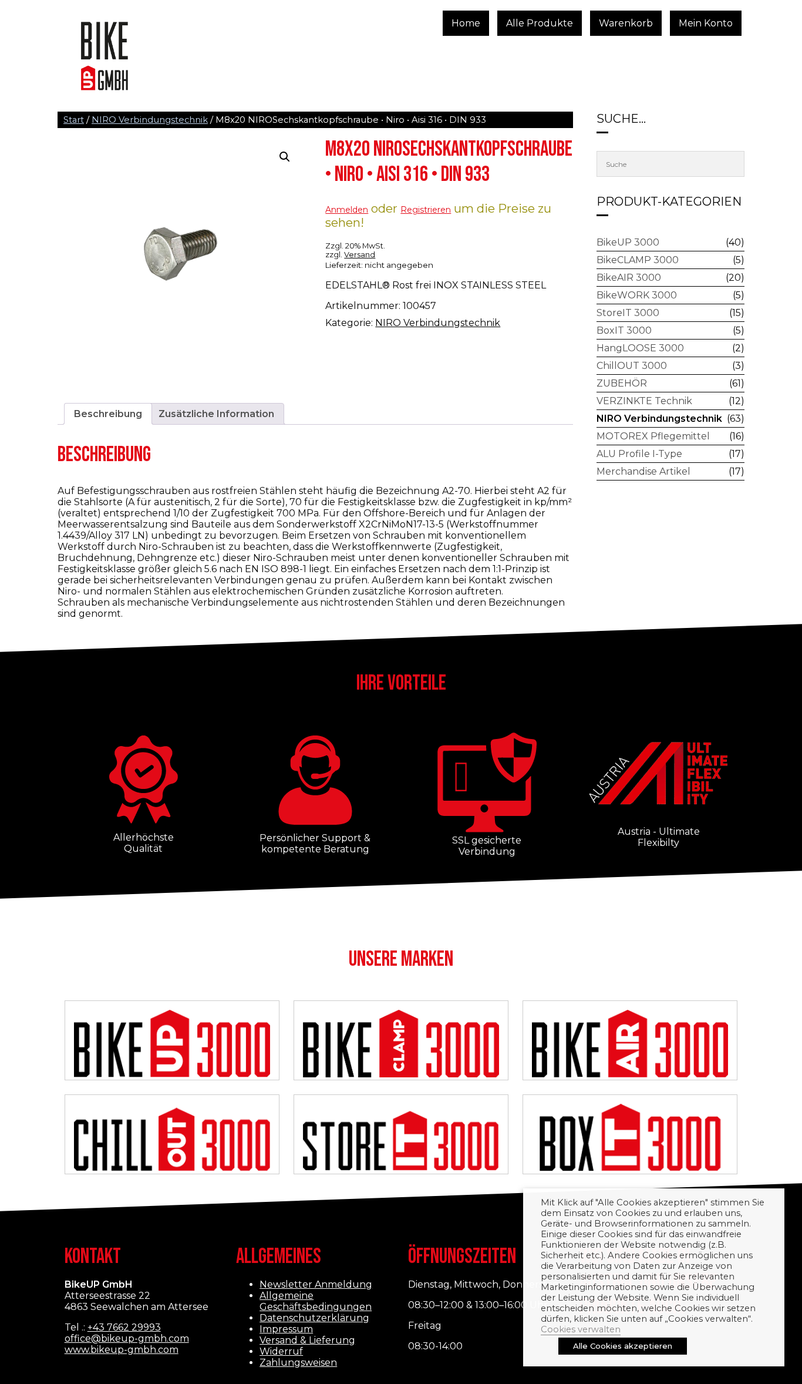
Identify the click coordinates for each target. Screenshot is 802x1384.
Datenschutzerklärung (314, 1317)
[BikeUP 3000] (172, 1045)
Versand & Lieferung (307, 1340)
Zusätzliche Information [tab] (216, 413)
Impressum (286, 1329)
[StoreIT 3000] (401, 1139)
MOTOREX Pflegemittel (653, 436)
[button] (284, 156)
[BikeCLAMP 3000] (401, 1045)
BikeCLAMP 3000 (638, 260)
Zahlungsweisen (298, 1362)
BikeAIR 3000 (629, 277)
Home (465, 23)
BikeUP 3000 (628, 242)
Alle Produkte (539, 23)
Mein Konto (706, 23)
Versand (359, 254)
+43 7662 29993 (124, 1327)
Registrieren (425, 209)
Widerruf (281, 1351)
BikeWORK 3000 (637, 295)
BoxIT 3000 (624, 330)
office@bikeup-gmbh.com (127, 1338)
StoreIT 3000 (628, 312)
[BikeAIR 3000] (630, 1045)
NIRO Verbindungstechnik (150, 120)
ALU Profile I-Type (639, 453)
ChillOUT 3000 (632, 365)
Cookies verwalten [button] (581, 1329)
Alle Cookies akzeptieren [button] (622, 1346)
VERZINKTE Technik (644, 401)
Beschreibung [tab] (108, 413)
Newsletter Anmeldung (316, 1284)
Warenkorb (626, 23)
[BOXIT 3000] (630, 1139)
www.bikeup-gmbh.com (121, 1349)
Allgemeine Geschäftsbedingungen (316, 1301)
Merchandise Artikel (643, 471)
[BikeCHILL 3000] (172, 1139)
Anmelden (346, 209)
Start (73, 120)
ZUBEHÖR (622, 383)
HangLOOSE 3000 (640, 348)
